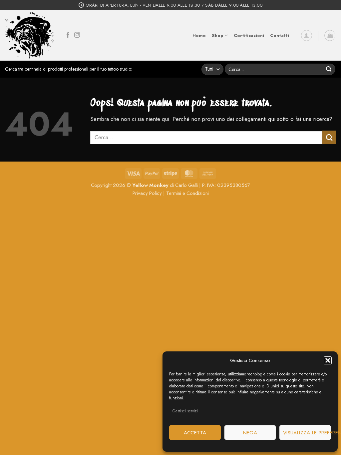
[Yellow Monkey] (29, 35)
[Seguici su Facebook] (68, 35)
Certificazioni (249, 35)
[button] (327, 360)
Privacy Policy (147, 193)
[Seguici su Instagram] (77, 35)
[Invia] (329, 69)
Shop (217, 35)
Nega (250, 432)
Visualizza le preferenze (307, 432)
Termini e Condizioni (187, 193)
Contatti (279, 35)
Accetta (195, 432)
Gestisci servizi (185, 411)
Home (199, 35)
